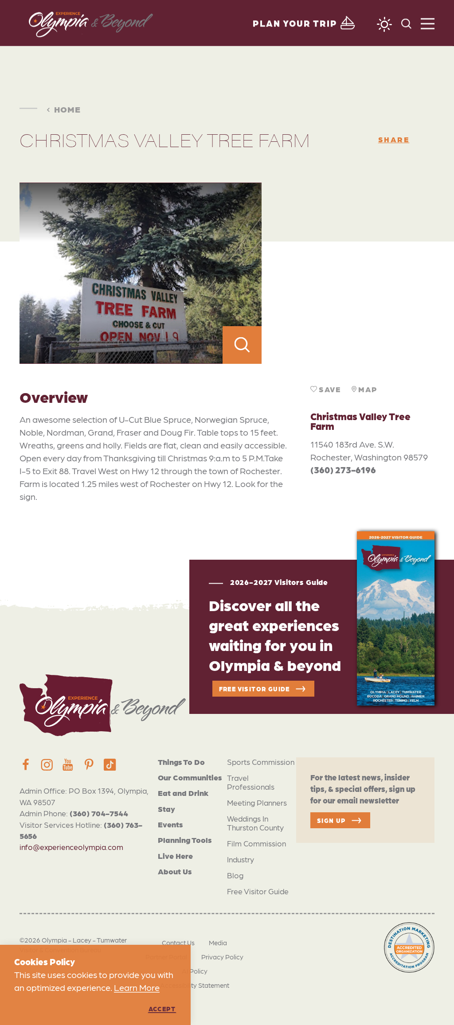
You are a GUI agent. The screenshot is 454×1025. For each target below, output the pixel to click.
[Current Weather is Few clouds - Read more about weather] (384, 24)
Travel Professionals (250, 782)
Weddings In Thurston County (255, 823)
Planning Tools (184, 839)
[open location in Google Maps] (348, 273)
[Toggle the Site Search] (406, 22)
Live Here (175, 855)
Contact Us (178, 943)
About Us (175, 871)
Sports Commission (260, 761)
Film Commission (256, 843)
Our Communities (190, 777)
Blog (235, 875)
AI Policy (194, 971)
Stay (166, 808)
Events (170, 824)
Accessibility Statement (194, 985)
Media (218, 943)
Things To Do (181, 761)
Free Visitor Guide (258, 891)
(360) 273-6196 (343, 469)
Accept (162, 1008)
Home (67, 109)
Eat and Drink (183, 792)
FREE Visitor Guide (254, 688)
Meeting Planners (257, 802)
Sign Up (331, 820)
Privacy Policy (222, 957)
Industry (240, 859)
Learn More (137, 987)
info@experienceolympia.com (71, 846)
